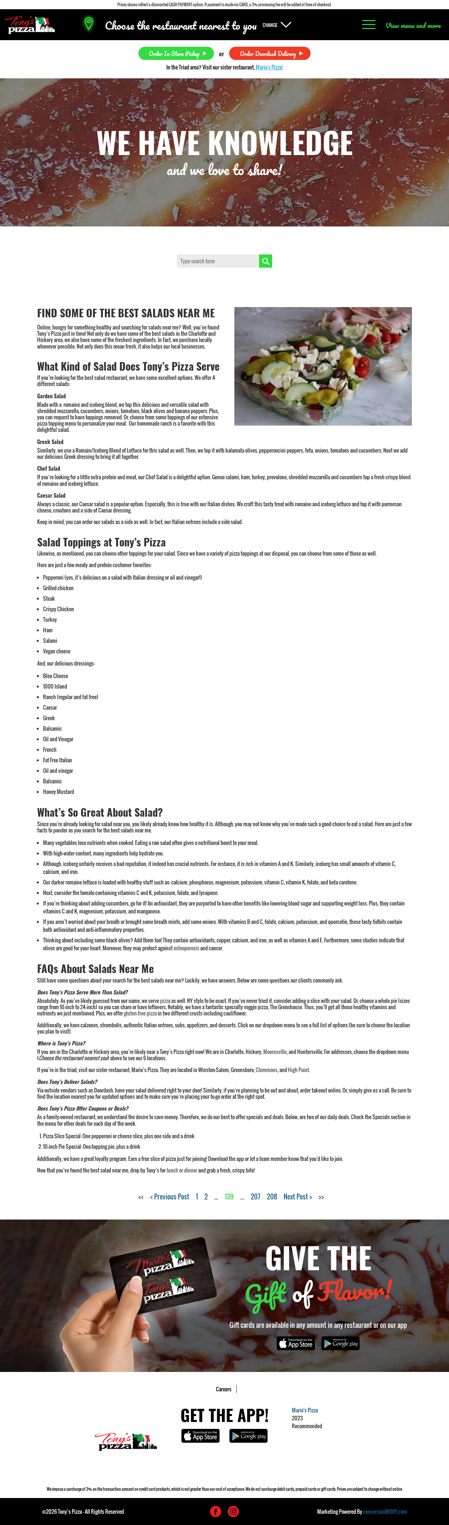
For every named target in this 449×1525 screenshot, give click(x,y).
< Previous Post (169, 1196)
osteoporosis (186, 948)
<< (141, 1196)
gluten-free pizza (140, 1013)
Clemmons (266, 1070)
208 (272, 1196)
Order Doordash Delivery (268, 53)
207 (255, 1196)
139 (229, 1196)
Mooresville (275, 1052)
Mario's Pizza (305, 1410)
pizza (165, 1001)
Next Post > (298, 1196)
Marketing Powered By (362, 1511)
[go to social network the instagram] (233, 1511)
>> (321, 1196)
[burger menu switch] (368, 25)
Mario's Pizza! (269, 67)
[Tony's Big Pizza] (30, 25)
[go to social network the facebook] (215, 1511)
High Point (298, 1070)
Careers (223, 1389)
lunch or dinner (182, 1170)
